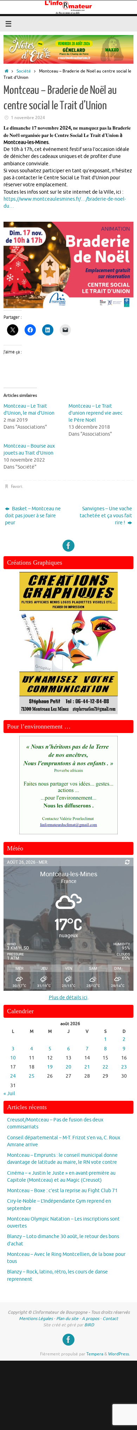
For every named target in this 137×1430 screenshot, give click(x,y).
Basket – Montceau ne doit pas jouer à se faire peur (33, 516)
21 (87, 1067)
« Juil (9, 1094)
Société (24, 71)
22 (105, 1067)
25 (31, 1076)
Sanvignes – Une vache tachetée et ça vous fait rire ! (106, 516)
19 (50, 1067)
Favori (16, 486)
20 (68, 1067)
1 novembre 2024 (28, 117)
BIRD (89, 1325)
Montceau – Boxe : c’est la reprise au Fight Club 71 (62, 1191)
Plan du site (67, 1318)
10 (13, 1058)
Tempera (94, 1354)
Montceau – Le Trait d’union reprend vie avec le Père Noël (95, 413)
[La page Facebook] (68, 546)
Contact (110, 1318)
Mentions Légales (36, 1318)
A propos (90, 1318)
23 (124, 1067)
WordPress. (119, 1354)
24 (13, 1076)
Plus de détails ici (68, 998)
